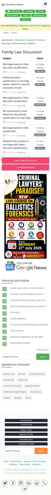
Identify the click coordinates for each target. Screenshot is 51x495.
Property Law (35, 392)
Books (40, 11)
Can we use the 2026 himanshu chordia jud (29, 325)
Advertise (27, 461)
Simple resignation (18, 319)
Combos (29, 11)
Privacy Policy (24, 464)
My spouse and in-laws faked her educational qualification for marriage (16, 114)
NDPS (26, 15)
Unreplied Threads (26, 167)
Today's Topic (26, 430)
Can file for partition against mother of (27, 294)
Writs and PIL (12, 15)
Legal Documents (32, 386)
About (6, 461)
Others (31, 43)
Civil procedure (16, 331)
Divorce (40, 40)
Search (43, 356)
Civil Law (21, 374)
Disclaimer (13, 464)
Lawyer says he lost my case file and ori (27, 288)
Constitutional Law (37, 374)
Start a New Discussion (25, 160)
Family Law (40, 71)
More (24, 19)
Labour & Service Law (12, 386)
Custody (30, 40)
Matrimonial (39, 15)
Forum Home (26, 420)
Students (18, 397)
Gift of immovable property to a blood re (28, 306)
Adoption (19, 40)
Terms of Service (39, 461)
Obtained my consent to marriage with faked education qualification (16, 144)
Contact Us (36, 464)
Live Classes (15, 11)
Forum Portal (26, 424)
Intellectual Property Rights (14, 392)
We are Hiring (15, 461)
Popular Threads (26, 434)
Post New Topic (26, 439)
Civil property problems (20, 343)
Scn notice (15, 313)
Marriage (6, 43)
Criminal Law (40, 105)
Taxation (6, 397)
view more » (42, 349)
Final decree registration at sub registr (26, 337)
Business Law (8, 374)
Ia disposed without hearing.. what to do (27, 300)
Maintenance (19, 43)
